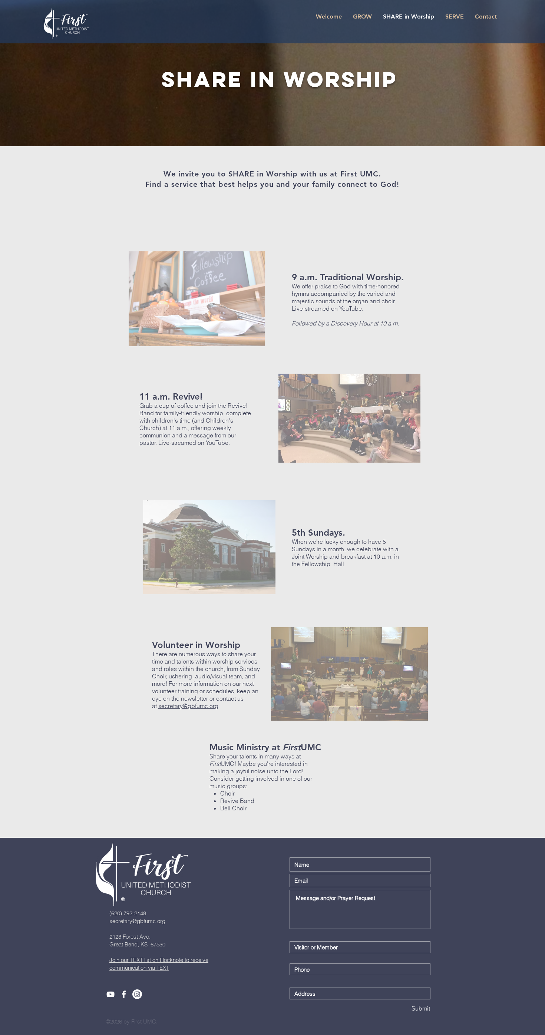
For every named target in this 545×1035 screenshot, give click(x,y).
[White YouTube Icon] (110, 994)
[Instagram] (137, 994)
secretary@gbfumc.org (188, 706)
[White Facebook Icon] (124, 994)
